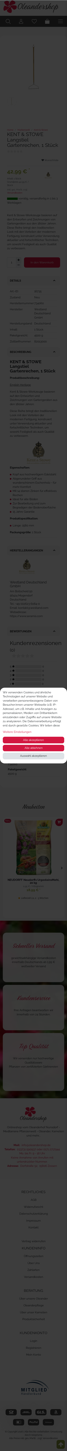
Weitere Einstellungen (17, 732)
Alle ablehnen (34, 748)
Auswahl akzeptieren (33, 755)
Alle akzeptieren (33, 740)
